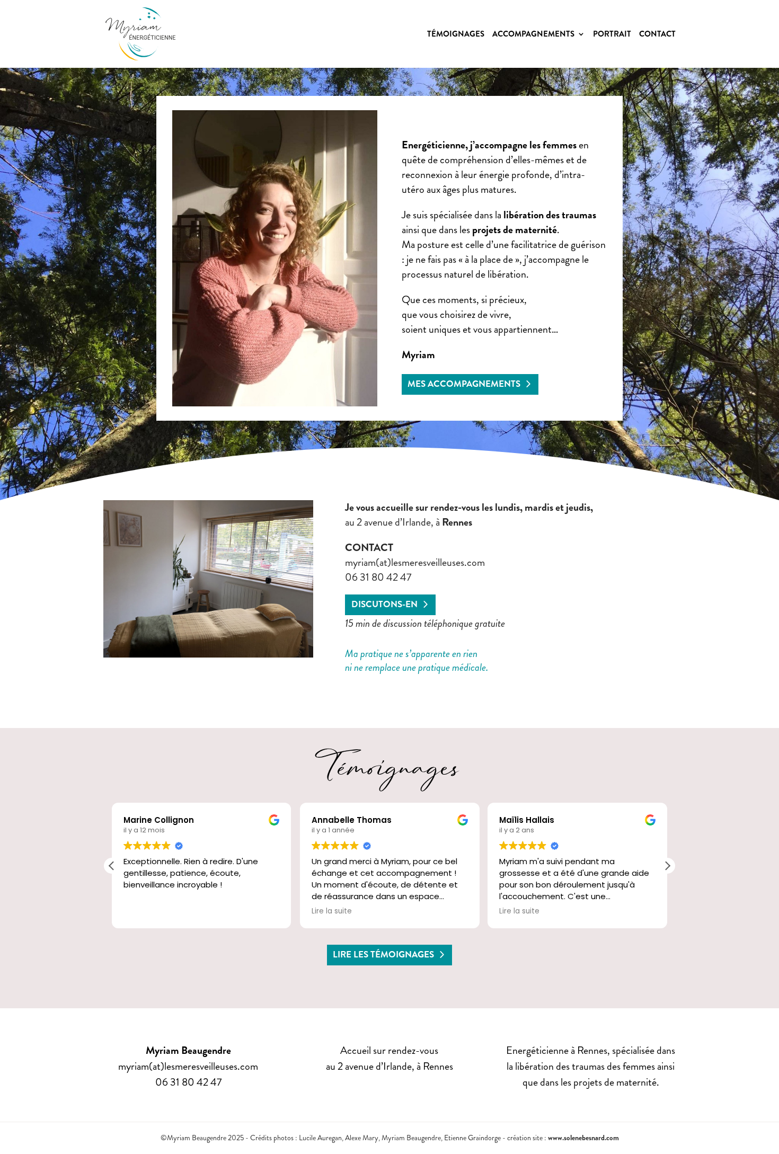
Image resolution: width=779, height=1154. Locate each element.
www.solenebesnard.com (583, 1137)
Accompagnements (533, 35)
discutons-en (384, 604)
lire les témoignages (383, 954)
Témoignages (455, 35)
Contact (657, 35)
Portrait (612, 35)
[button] (667, 866)
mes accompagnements (464, 383)
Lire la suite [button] (332, 911)
